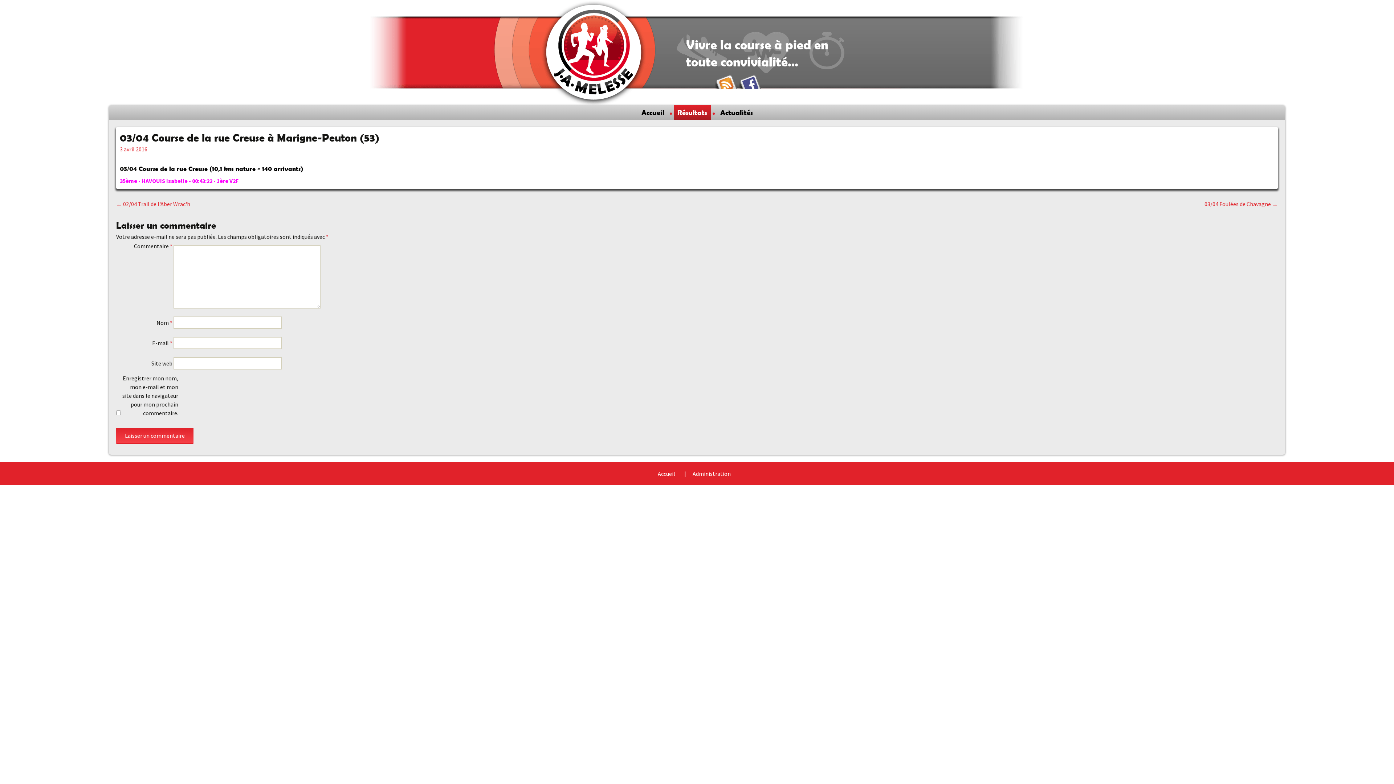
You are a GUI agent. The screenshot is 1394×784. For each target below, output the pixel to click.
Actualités (736, 113)
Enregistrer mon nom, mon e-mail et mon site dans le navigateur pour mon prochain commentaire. (150, 396)
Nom (164, 322)
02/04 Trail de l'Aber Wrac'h (153, 204)
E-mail (162, 343)
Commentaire (153, 246)
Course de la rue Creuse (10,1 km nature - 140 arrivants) (221, 168)
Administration (712, 473)
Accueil (652, 113)
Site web (161, 363)
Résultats (692, 113)
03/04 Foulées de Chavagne (1241, 204)
